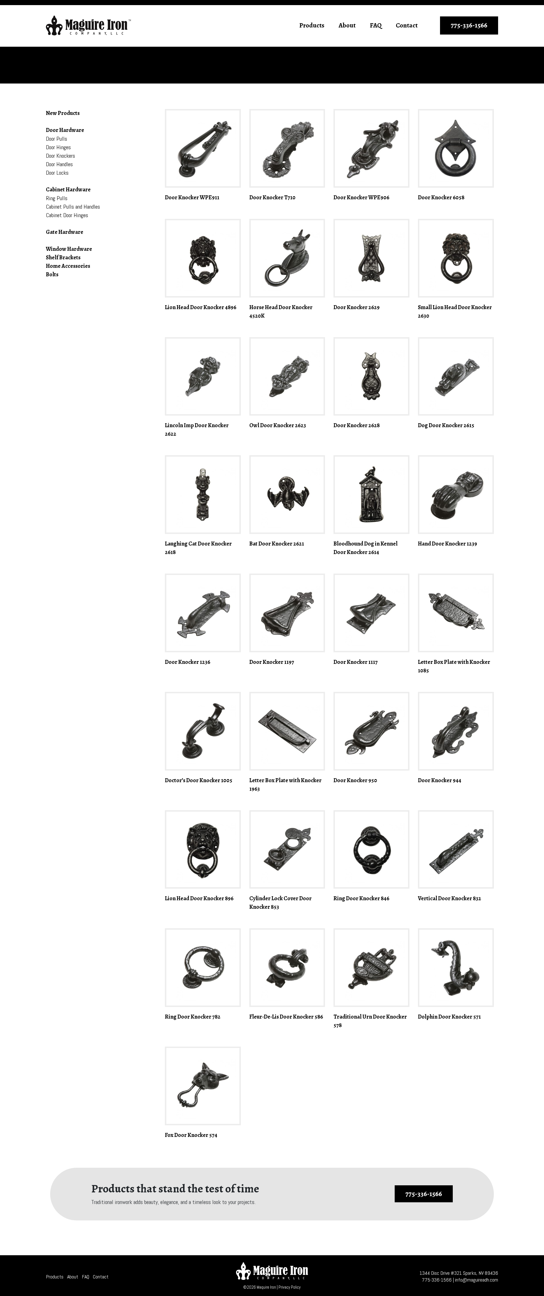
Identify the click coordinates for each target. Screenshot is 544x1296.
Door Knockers (60, 155)
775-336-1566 (469, 25)
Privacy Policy (290, 1287)
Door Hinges (58, 147)
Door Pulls (56, 138)
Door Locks (57, 172)
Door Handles (59, 164)
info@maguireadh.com (476, 1279)
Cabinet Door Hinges (67, 215)
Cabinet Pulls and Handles (73, 206)
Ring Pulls (56, 198)
